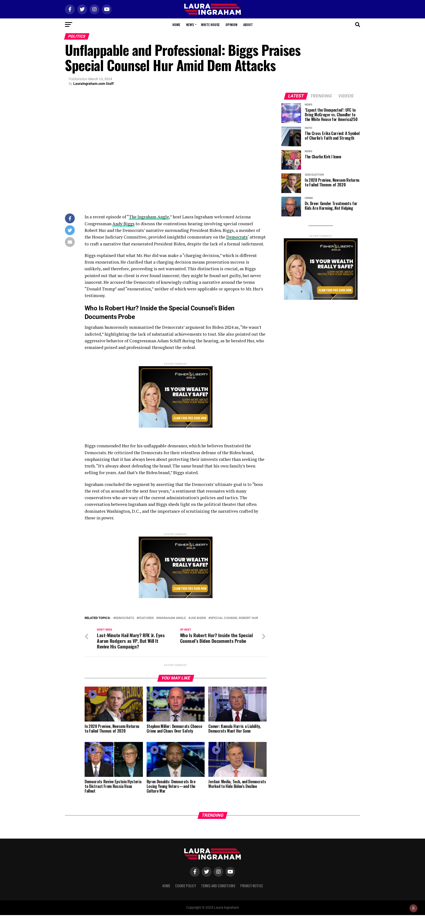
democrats (124, 618)
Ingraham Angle (172, 618)
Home (176, 24)
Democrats (237, 237)
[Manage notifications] (413, 908)
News (190, 24)
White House (210, 24)
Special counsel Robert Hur (234, 618)
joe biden (198, 618)
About (248, 24)
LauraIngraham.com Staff (93, 84)
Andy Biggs (123, 223)
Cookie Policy (185, 885)
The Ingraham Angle (149, 217)
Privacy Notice (251, 885)
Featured (146, 618)
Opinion (231, 24)
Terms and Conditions (218, 885)
